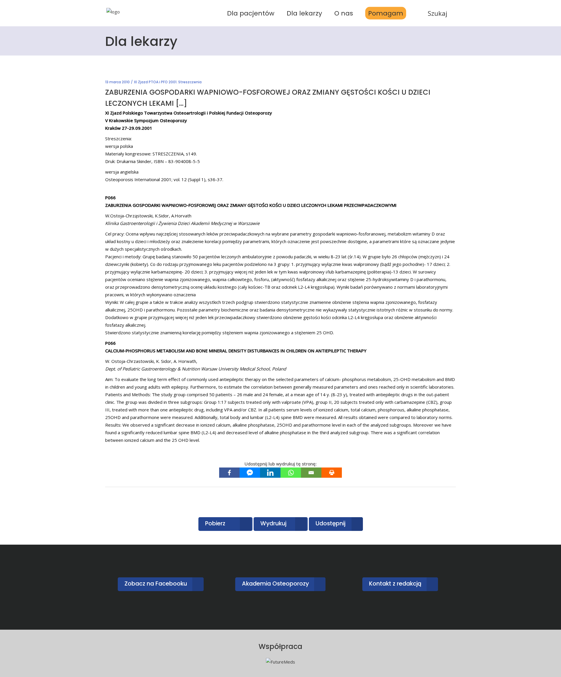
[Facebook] (229, 473)
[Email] (311, 473)
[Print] (331, 473)
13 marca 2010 (117, 81)
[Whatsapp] (290, 473)
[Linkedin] (270, 473)
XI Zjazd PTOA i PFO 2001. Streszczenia (168, 81)
